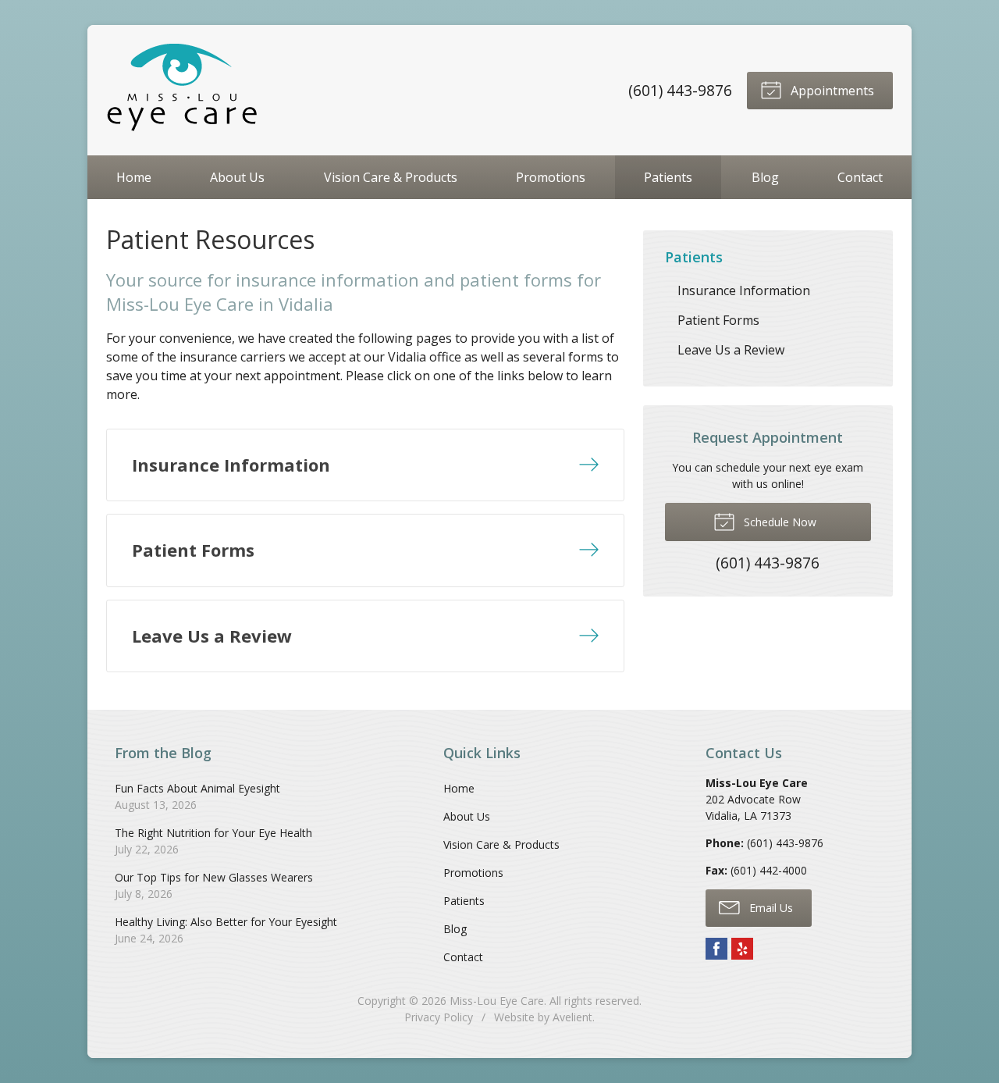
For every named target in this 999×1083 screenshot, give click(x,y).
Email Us (769, 907)
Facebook (716, 949)
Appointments (830, 90)
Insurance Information (743, 290)
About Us (237, 177)
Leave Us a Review (730, 349)
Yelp (742, 949)
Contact (860, 177)
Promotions (550, 177)
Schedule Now (778, 522)
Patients (668, 177)
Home (133, 177)
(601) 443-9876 (680, 90)
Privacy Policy (438, 1017)
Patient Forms (718, 320)
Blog (765, 177)
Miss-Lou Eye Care (497, 1000)
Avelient (572, 1017)
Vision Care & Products (390, 177)
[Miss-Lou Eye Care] (184, 90)
